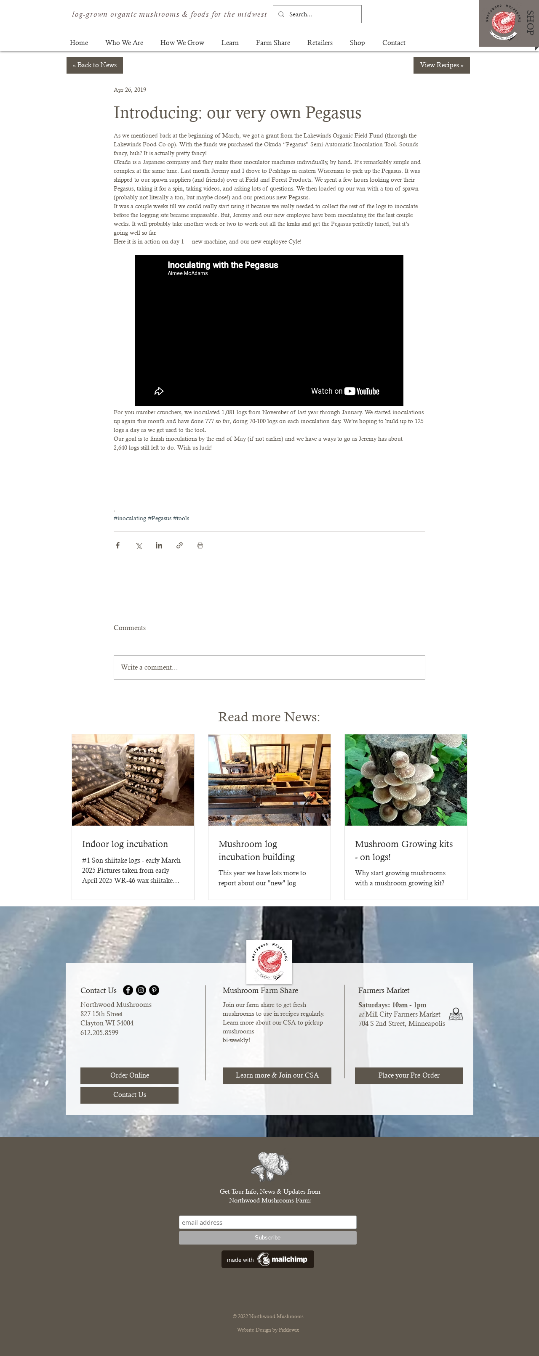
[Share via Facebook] (118, 545)
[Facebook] (128, 990)
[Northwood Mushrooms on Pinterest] (154, 990)
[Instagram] (141, 990)
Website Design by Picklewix (268, 1330)
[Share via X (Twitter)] (138, 545)
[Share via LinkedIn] (159, 545)
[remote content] (269, 331)
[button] (124, 42)
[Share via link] (180, 545)
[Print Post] (200, 545)
